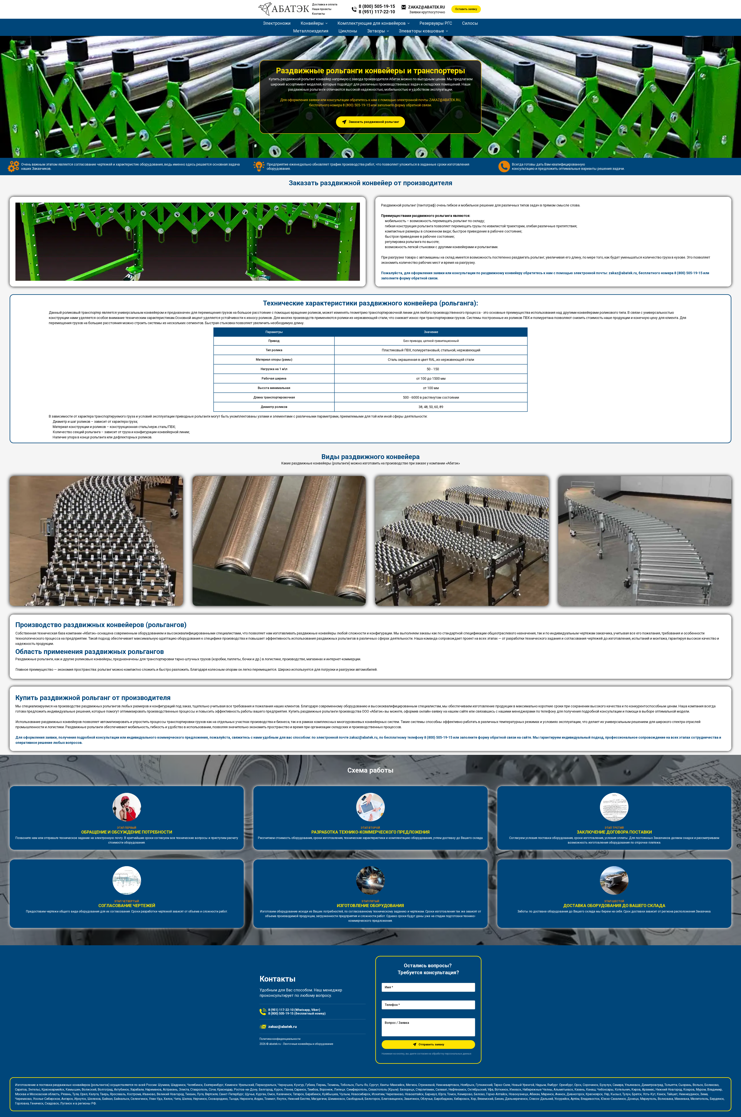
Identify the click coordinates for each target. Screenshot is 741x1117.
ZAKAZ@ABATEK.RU (426, 7)
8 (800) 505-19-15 (377, 6)
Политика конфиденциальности (280, 1038)
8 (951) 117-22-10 (377, 11)
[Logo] (283, 9)
